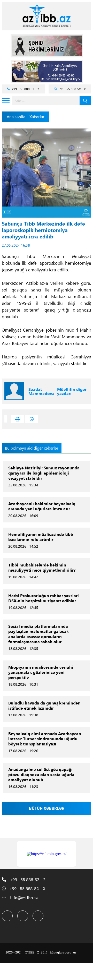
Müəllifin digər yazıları (72, 391)
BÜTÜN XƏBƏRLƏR (46, 809)
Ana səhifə (16, 117)
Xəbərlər (36, 117)
